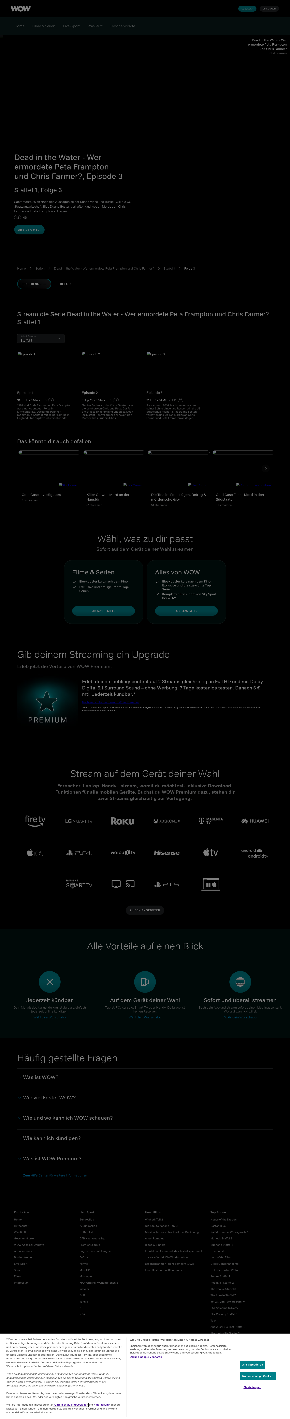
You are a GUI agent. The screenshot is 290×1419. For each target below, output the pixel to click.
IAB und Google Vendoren (146, 1357)
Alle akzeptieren (252, 1364)
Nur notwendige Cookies (257, 1376)
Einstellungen (252, 1387)
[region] (145, 1376)
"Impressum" (102, 1404)
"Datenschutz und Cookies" (70, 1404)
